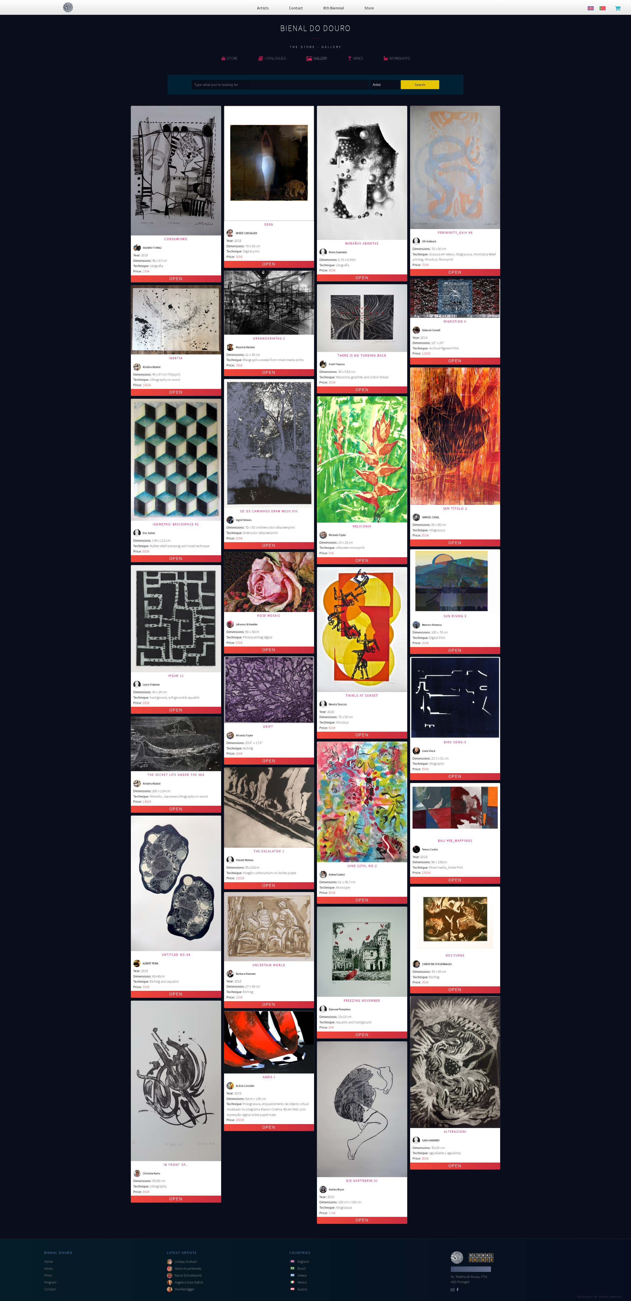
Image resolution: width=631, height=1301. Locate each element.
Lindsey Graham (186, 1261)
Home (48, 1261)
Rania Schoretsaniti (188, 1275)
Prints (48, 1275)
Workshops (399, 58)
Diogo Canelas (610, 1296)
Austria (302, 1289)
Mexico (302, 1282)
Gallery (320, 58)
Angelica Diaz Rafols (189, 1282)
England (303, 1261)
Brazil (302, 1268)
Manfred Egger (184, 1289)
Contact (50, 1289)
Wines (358, 58)
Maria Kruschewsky (188, 1268)
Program (50, 1282)
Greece (302, 1275)
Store (232, 58)
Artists (48, 1268)
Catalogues (275, 58)
